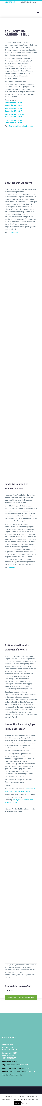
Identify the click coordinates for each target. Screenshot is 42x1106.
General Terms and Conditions (13, 1068)
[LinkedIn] (18, 1091)
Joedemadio (13, 232)
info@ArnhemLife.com (28, 2)
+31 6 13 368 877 (10, 2)
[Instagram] (24, 1091)
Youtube (12, 567)
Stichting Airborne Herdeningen (21, 126)
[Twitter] (21, 1091)
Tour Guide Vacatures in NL (12, 1075)
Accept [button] (17, 1103)
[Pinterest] (26, 1091)
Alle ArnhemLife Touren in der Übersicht (21, 997)
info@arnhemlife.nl (9, 1061)
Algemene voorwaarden (11, 1065)
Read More (25, 1103)
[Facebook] (15, 1091)
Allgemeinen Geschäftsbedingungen (15, 1071)
